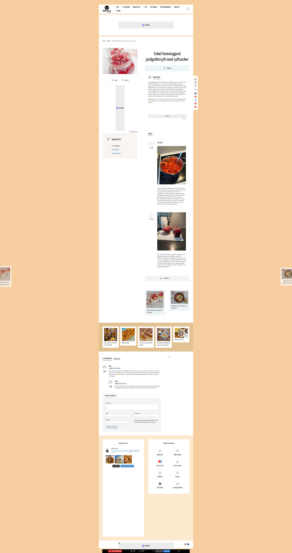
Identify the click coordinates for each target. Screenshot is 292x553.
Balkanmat (160, 455)
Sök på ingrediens (165, 7)
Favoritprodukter (177, 488)
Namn (107, 413)
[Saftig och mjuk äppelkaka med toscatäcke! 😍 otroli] (128, 459)
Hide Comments (117, 358)
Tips (146, 7)
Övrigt (108, 41)
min (160, 551)
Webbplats (108, 419)
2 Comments (166, 278)
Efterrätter (160, 488)
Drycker (177, 477)
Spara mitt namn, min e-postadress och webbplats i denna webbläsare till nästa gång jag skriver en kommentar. (146, 421)
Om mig (118, 11)
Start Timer (166, 551)
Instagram (153, 7)
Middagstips (136, 7)
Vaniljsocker (118, 153)
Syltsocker (116, 149)
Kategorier (126, 7)
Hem (117, 7)
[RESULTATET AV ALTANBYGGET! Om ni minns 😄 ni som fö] (119, 459)
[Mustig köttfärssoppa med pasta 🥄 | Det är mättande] (110, 459)
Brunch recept (177, 466)
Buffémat (160, 477)
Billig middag (177, 455)
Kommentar (108, 403)
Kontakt (177, 7)
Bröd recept (160, 466)
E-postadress (137, 413)
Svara (104, 371)
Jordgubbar (117, 146)
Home (104, 41)
